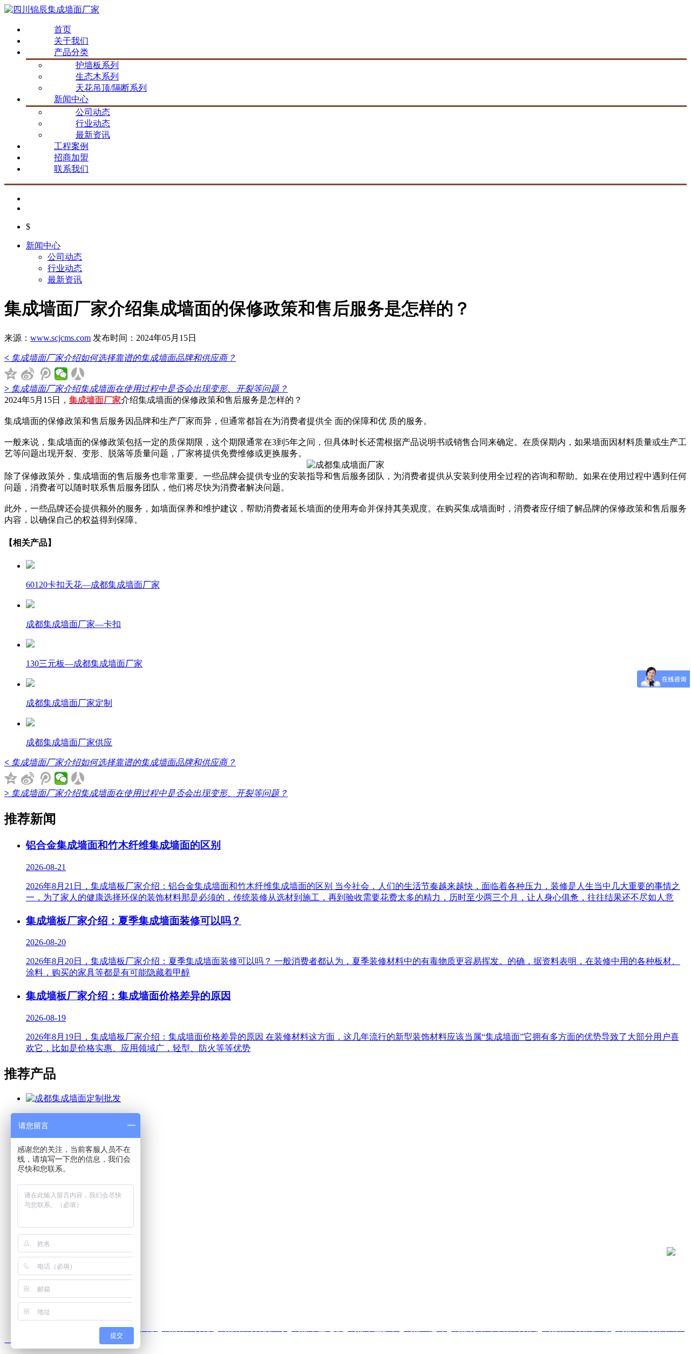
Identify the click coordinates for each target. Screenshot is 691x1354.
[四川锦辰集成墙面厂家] (51, 9)
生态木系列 (97, 76)
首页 (62, 29)
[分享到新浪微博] (28, 373)
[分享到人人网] (78, 373)
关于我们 (71, 40)
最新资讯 (93, 134)
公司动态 (93, 112)
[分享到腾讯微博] (44, 373)
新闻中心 (71, 99)
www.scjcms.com (60, 337)
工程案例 (71, 146)
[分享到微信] (61, 373)
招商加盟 (71, 157)
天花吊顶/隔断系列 (111, 87)
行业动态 (93, 123)
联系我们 (71, 168)
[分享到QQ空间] (11, 373)
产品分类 (71, 52)
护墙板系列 (97, 65)
